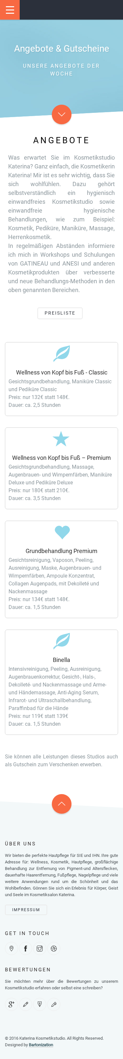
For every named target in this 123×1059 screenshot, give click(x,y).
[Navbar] (10, 10)
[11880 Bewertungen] (25, 1004)
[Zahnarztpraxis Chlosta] (53, 948)
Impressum (26, 910)
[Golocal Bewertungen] (53, 1004)
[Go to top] (62, 804)
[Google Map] (11, 948)
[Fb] (25, 948)
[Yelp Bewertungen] (39, 1004)
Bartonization (41, 1044)
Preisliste (60, 313)
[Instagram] (39, 948)
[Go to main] (62, 114)
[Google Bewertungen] (11, 1004)
